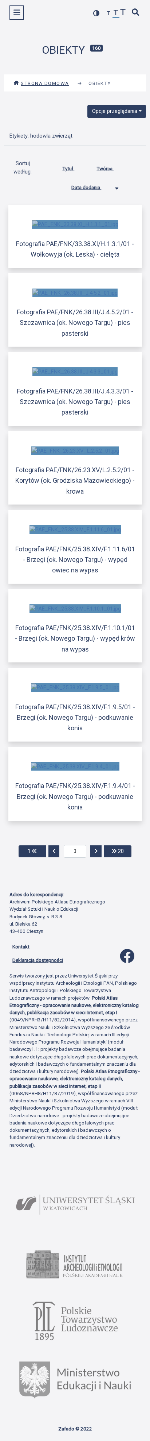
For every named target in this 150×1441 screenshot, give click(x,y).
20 (124, 851)
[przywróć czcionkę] (116, 13)
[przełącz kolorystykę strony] (96, 13)
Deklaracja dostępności (37, 960)
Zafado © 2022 (75, 1429)
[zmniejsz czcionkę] (108, 13)
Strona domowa (45, 83)
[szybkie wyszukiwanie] (135, 13)
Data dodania (86, 187)
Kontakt (20, 947)
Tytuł (68, 168)
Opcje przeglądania (114, 111)
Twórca (105, 168)
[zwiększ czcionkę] (123, 13)
